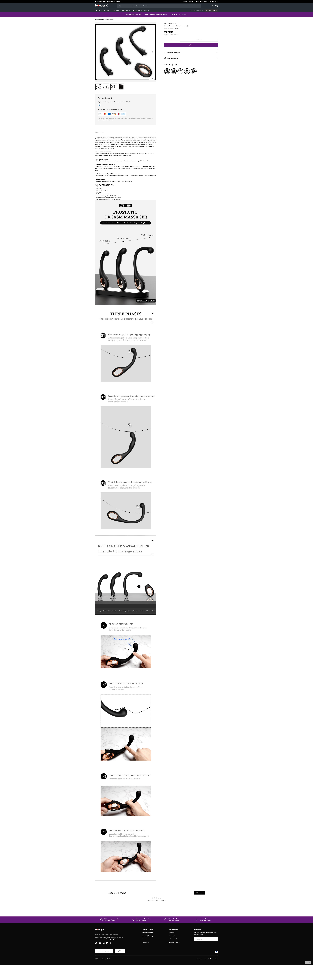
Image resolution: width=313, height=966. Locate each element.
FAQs (217, 958)
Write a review (200, 893)
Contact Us (172, 936)
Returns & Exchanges (148, 936)
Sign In (191, 1)
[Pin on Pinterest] (176, 64)
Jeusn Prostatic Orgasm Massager (106, 19)
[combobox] (159, 6)
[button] (216, 6)
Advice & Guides (198, 10)
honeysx (100, 958)
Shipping (166, 34)
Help (191, 10)
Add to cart (199, 40)
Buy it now (191, 45)
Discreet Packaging (174, 942)
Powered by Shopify (106, 958)
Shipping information (147, 932)
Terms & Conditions (209, 958)
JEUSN (165, 23)
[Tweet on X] (169, 64)
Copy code (183, 14)
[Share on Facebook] (172, 64)
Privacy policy (199, 958)
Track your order (146, 939)
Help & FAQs (145, 942)
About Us (171, 932)
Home (96, 19)
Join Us (185, 1)
